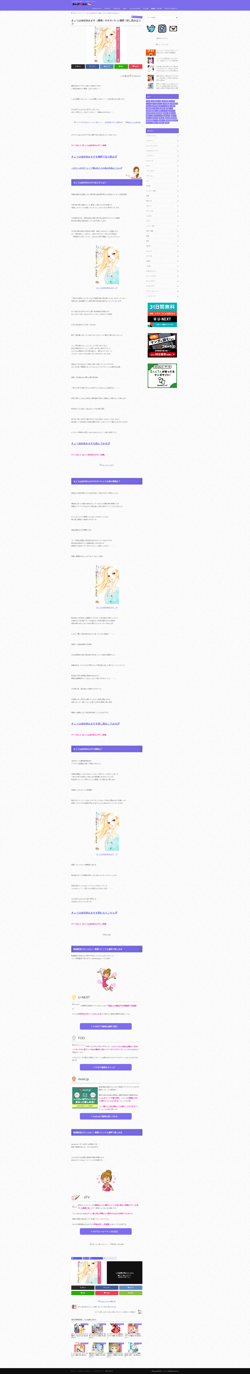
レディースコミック (97, 1258)
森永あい (165, 113)
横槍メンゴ (149, 115)
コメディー (149, 140)
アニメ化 (145, 8)
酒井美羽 (169, 120)
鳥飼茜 (167, 122)
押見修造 (148, 110)
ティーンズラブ (151, 276)
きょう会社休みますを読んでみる (89, 443)
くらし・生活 (150, 226)
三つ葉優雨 (166, 103)
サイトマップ (98, 1371)
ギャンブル (149, 211)
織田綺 (148, 120)
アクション (149, 176)
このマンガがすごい (110, 1258)
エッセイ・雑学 (151, 191)
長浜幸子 (175, 120)
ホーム (73, 1371)
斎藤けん (155, 110)
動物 (147, 236)
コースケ (148, 103)
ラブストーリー (96, 8)
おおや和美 (165, 101)
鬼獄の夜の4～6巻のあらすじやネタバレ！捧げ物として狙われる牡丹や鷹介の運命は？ (167, 78)
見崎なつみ (162, 120)
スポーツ (149, 206)
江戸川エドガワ (158, 115)
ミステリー (107, 8)
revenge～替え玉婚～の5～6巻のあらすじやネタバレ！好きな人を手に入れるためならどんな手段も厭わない (167, 70)
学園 (147, 196)
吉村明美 (155, 106)
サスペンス (117, 8)
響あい (155, 122)
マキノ (159, 103)
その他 (148, 266)
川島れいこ (169, 108)
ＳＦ (147, 181)
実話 (147, 241)
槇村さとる (172, 113)
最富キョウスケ (163, 110)
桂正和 (153, 113)
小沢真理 (172, 106)
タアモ (154, 103)
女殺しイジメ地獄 (163, 106)
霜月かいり (149, 122)
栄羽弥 (148, 113)
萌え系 (148, 246)
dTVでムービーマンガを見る (105, 1231)
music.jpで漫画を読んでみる (105, 1116)
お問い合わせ (109, 1371)
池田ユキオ (167, 115)
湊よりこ (148, 118)
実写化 (86, 1258)
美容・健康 (149, 231)
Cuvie (148, 101)
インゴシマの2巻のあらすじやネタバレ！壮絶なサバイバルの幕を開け (167, 59)
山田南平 (162, 108)
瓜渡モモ (155, 118)
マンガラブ (164, 1371)
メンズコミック (151, 296)
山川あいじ (156, 108)
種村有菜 (167, 118)
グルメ (148, 221)
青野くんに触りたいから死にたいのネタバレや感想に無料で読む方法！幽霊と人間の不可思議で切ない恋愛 (167, 86)
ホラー (125, 8)
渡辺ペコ (173, 115)
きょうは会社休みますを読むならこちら (93, 912)
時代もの (149, 201)
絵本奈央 (174, 118)
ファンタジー (150, 171)
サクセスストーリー (152, 151)
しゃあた (172, 101)
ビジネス (149, 216)
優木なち (148, 106)
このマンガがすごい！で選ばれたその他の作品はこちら (95, 168)
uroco (152, 101)
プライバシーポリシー (170, 8)
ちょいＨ (149, 251)
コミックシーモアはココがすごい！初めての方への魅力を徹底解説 (167, 51)
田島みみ (161, 118)
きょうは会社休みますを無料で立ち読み (93, 156)
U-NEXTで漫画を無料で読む (105, 1026)
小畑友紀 (148, 108)
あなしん (158, 101)
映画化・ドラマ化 (156, 8)
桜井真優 (159, 113)
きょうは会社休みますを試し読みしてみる (94, 723)
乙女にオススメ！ (151, 271)
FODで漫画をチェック (105, 1067)
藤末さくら (154, 120)
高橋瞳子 (161, 122)
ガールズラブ (150, 286)
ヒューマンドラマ (135, 8)
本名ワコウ (172, 110)
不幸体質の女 (173, 103)
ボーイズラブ (150, 281)
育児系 (148, 186)
